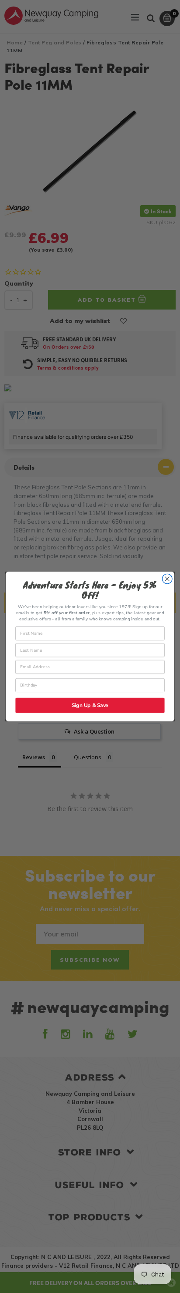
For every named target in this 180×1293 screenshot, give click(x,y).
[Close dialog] (167, 579)
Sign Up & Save (90, 705)
